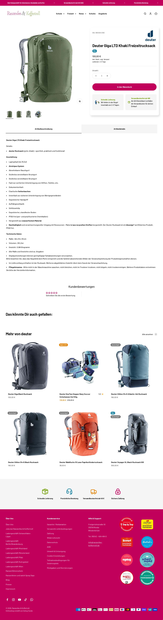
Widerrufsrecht (53, 538)
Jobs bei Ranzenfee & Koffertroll (19, 529)
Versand (106, 59)
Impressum (10, 589)
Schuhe (92, 14)
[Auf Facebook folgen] (7, 599)
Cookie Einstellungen (56, 556)
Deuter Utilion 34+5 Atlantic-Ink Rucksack (129, 394)
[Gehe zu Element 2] (19, 114)
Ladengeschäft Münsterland (17, 553)
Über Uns (9, 524)
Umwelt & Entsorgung (56, 551)
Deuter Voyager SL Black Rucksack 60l (127, 462)
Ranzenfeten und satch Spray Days (20, 575)
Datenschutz (52, 542)
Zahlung (50, 533)
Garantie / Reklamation (56, 524)
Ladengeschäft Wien (14, 566)
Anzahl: (95, 70)
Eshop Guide (28, 611)
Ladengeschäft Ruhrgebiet (17, 562)
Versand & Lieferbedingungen (59, 529)
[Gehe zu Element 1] (9, 114)
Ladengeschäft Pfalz (14, 557)
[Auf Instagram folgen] (13, 599)
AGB (49, 547)
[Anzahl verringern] (95, 76)
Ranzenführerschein (14, 571)
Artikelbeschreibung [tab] (43, 129)
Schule (59, 14)
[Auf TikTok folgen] (25, 599)
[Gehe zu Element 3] (28, 114)
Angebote (102, 14)
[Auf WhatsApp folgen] (31, 599)
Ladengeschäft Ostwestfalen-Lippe (18, 535)
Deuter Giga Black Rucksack (20, 394)
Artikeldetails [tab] (119, 129)
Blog (8, 580)
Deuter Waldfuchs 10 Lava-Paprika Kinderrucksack (81, 462)
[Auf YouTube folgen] (19, 599)
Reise (81, 14)
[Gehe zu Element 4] (38, 114)
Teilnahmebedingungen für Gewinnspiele (58, 561)
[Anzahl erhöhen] (107, 76)
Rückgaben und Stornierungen (60, 568)
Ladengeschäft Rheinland (16, 548)
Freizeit (70, 14)
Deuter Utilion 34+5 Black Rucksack (23, 462)
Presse (9, 584)
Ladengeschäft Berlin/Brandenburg (14, 542)
